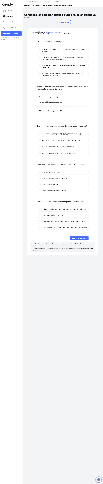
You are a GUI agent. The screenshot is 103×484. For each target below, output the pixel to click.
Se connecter (11, 27)
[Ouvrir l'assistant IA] (98, 479)
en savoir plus (35, 250)
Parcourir (9, 16)
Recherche (10, 22)
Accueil (9, 11)
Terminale (35, 2)
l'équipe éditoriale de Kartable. (54, 32)
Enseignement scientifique (51, 2)
